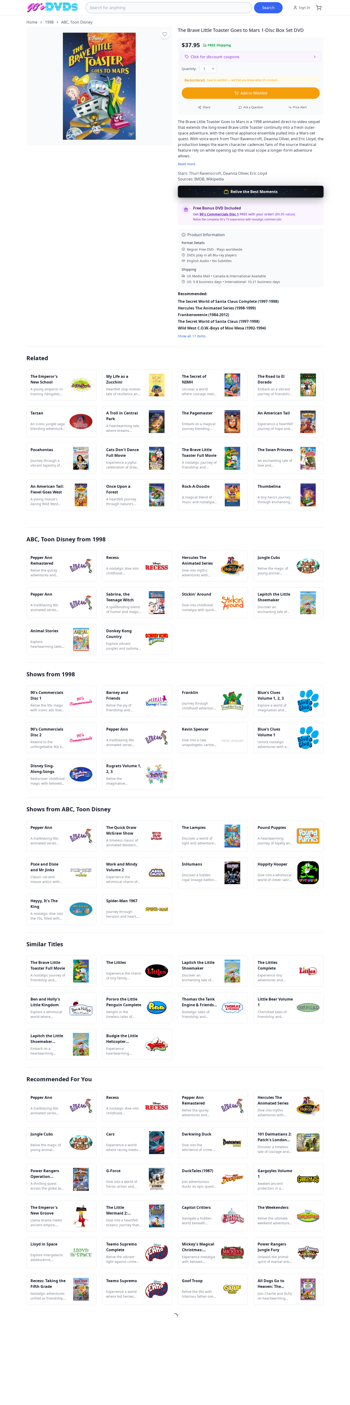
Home (31, 22)
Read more (186, 164)
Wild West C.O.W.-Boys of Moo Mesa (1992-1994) (222, 328)
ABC (64, 22)
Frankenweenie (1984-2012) (203, 314)
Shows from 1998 (50, 674)
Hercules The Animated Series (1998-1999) (217, 308)
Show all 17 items (192, 336)
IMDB (199, 179)
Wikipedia (215, 179)
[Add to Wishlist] (164, 34)
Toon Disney (81, 22)
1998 (49, 22)
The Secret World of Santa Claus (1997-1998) (219, 321)
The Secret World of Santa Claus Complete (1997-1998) (228, 301)
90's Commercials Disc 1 (219, 214)
